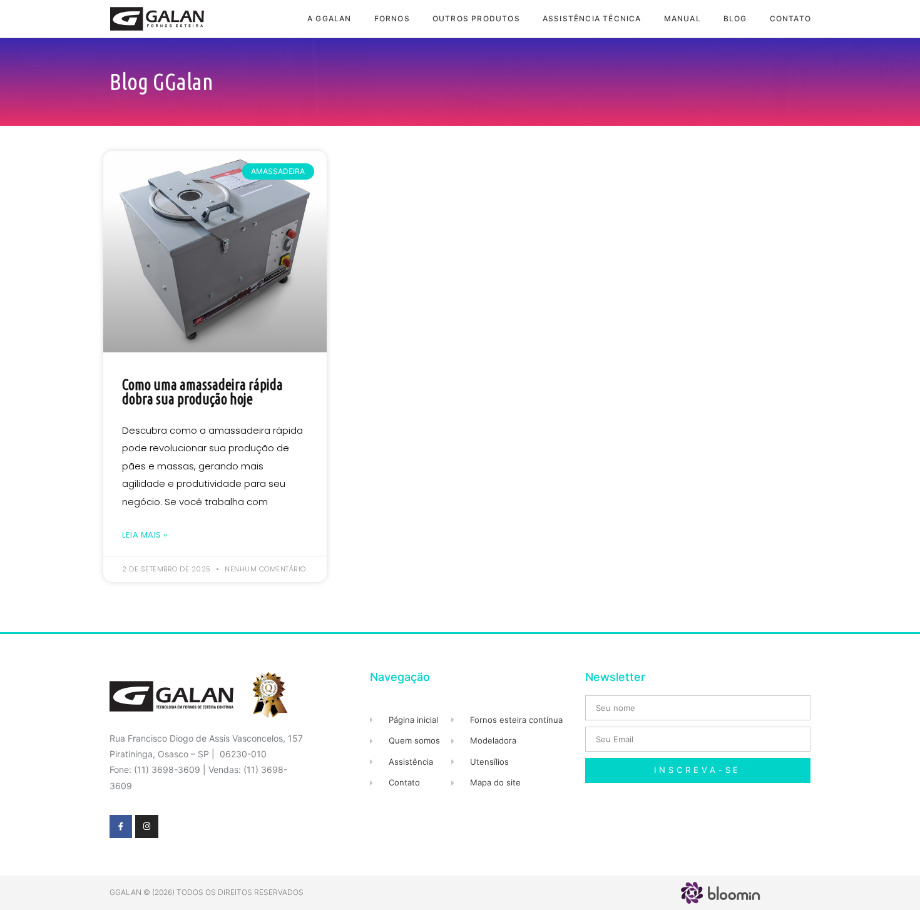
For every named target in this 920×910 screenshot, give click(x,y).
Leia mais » (145, 535)
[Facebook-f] (121, 826)
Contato (790, 18)
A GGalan (329, 18)
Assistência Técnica (592, 18)
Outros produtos (476, 18)
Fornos (392, 18)
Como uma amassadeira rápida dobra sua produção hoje (202, 392)
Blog (735, 18)
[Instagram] (146, 826)
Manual (682, 18)
